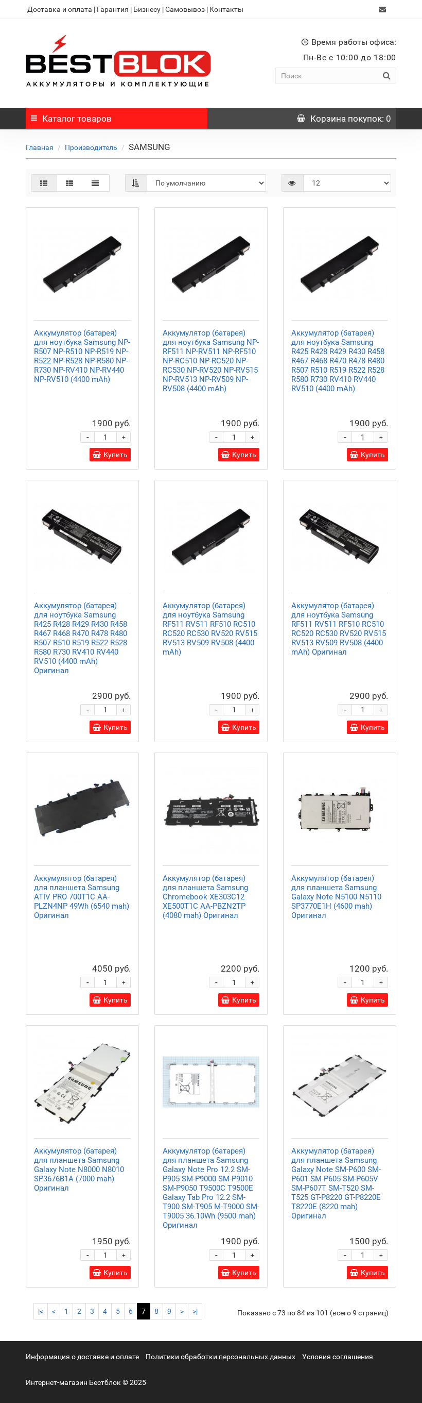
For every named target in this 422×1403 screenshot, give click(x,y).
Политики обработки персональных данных (220, 1356)
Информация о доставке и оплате (82, 1356)
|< (40, 1311)
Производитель (91, 147)
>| (195, 1311)
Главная (40, 147)
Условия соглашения (337, 1356)
